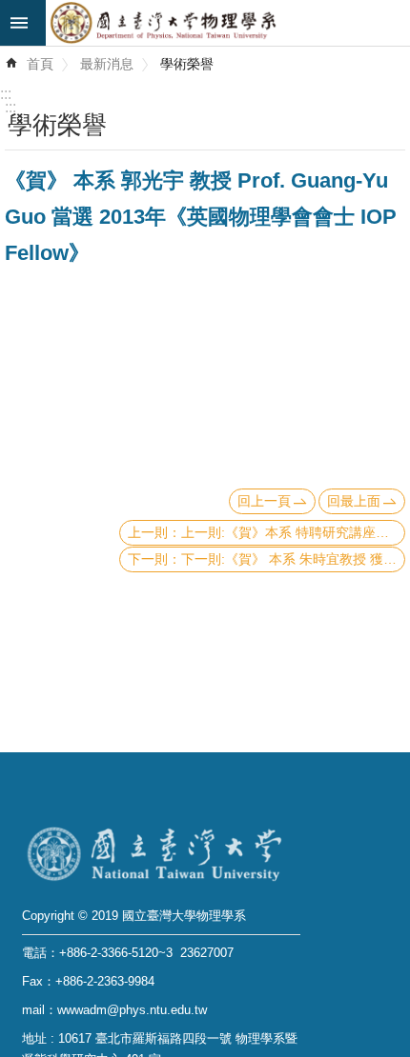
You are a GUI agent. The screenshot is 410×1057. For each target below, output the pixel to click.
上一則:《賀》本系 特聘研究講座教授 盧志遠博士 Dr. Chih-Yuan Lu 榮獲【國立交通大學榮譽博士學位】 (293, 532)
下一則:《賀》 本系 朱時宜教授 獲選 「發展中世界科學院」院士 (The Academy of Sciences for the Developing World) (293, 559)
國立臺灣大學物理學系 (228, 23)
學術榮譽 (187, 63)
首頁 (40, 63)
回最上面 (353, 501)
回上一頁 (264, 501)
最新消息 (106, 63)
